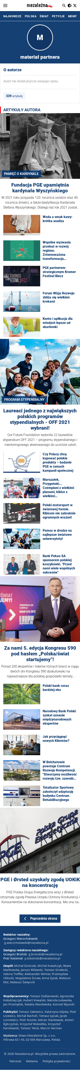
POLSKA (30, 16)
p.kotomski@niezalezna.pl (42, 958)
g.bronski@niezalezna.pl (45, 954)
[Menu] (5, 5)
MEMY (72, 16)
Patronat (15, 1061)
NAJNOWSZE (12, 16)
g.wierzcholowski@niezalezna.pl (26, 943)
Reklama (32, 1061)
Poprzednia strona (43, 918)
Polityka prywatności (57, 1061)
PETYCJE (58, 16)
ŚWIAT (44, 16)
